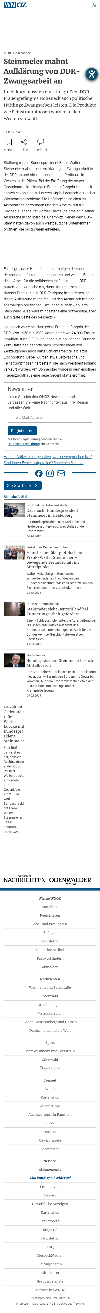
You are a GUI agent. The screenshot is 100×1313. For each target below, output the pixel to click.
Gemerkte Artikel (50, 950)
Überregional (50, 1068)
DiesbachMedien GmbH (50, 1298)
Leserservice (50, 1187)
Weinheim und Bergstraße (50, 987)
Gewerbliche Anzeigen (50, 1204)
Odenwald (50, 996)
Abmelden (50, 967)
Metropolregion (50, 1013)
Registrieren (50, 915)
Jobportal (50, 1230)
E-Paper (50, 933)
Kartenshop (50, 1097)
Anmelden (50, 907)
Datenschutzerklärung (24, 444)
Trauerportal (50, 1221)
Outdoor (50, 1132)
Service (50, 1161)
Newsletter (50, 941)
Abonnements (50, 1169)
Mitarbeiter (50, 1273)
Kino (50, 1123)
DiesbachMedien (50, 1255)
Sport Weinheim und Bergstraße (50, 1051)
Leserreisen (50, 1149)
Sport (50, 1043)
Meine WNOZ (50, 898)
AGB (52, 1303)
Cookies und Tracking (70, 1303)
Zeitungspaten (50, 1264)
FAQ (50, 1247)
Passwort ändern (50, 958)
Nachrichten (50, 979)
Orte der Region (50, 1005)
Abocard (50, 1195)
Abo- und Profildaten (50, 924)
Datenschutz (40, 1303)
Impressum (23, 1303)
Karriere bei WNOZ (50, 1290)
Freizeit (50, 1080)
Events (50, 1089)
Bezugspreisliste (50, 1281)
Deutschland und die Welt (50, 1030)
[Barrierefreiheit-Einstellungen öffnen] (92, 74)
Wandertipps (50, 1106)
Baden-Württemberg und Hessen (50, 1022)
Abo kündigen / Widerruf (50, 1178)
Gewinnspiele (50, 1140)
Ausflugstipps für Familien (50, 1114)
